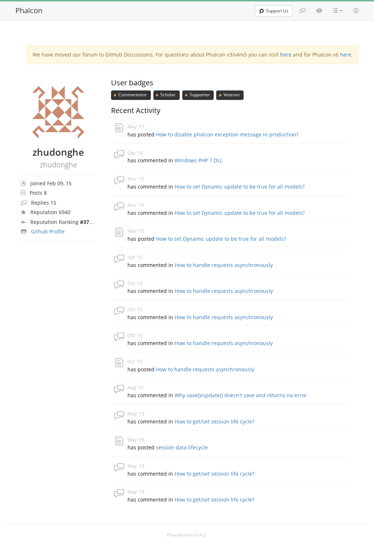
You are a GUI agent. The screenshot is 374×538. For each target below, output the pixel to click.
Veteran (231, 95)
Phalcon (28, 10)
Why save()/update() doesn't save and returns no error (241, 395)
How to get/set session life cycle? (214, 421)
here (285, 54)
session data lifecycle (182, 447)
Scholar (167, 95)
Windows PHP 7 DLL (198, 160)
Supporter (199, 95)
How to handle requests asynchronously (224, 265)
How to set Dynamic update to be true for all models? (240, 186)
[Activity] (319, 10)
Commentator (132, 95)
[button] (338, 10)
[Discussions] (302, 10)
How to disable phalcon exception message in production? (227, 134)
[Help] (356, 10)
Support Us (277, 11)
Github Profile (48, 231)
